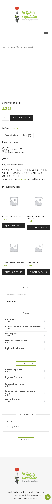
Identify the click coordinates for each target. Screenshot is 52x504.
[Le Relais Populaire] (26, 14)
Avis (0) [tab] (27, 135)
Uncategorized (12, 426)
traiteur (12, 47)
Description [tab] (11, 135)
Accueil (5, 47)
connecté (22, 179)
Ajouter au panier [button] (13, 226)
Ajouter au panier (21, 118)
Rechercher (11, 301)
